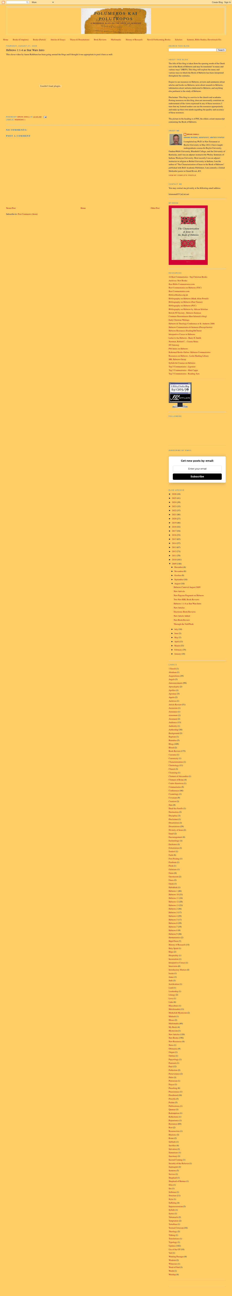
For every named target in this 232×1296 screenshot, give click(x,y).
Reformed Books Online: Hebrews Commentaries (189, 352)
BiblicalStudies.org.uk (178, 294)
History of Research (134, 39)
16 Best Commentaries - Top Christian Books (188, 276)
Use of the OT (174, 1249)
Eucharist (173, 844)
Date (171, 804)
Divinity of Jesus (176, 829)
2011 (174, 555)
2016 (174, 535)
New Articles (179, 607)
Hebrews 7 (173, 926)
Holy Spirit (173, 948)
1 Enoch (172, 668)
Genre (171, 873)
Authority (173, 725)
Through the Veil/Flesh (183, 624)
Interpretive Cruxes (177, 962)
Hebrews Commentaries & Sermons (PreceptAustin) (190, 327)
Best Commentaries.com (179, 291)
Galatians (173, 869)
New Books (173, 1037)
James (171, 977)
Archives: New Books (178, 280)
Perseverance (174, 1073)
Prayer (171, 1084)
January (177, 653)
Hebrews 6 (173, 923)
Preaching (173, 1088)
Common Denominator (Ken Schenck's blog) (188, 316)
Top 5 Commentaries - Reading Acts (184, 373)
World (171, 1270)
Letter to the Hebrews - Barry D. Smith (185, 337)
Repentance (174, 1120)
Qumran (172, 1109)
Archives (172, 700)
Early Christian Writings (179, 319)
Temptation (173, 1220)
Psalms (172, 1102)
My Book (173, 1027)
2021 (174, 514)
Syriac (171, 1213)
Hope (171, 951)
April (176, 641)
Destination (174, 812)
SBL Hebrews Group (177, 359)
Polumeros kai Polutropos (116, 16)
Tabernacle (173, 1217)
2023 (174, 506)
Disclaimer (173, 819)
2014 (174, 543)
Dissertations (174, 826)
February (178, 649)
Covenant (173, 797)
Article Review (175, 704)
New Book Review (182, 619)
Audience (173, 722)
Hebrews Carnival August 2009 (187, 587)
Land (171, 987)
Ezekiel (172, 851)
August (177, 583)
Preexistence (174, 1091)
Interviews (173, 966)
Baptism (172, 736)
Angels (172, 679)
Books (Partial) (39, 39)
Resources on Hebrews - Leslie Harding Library (189, 355)
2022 (174, 510)
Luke (171, 1002)
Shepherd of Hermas (177, 1181)
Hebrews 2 (173, 908)
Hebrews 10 (174, 894)
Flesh (171, 865)
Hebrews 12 (174, 901)
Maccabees (173, 1005)
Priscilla (172, 1098)
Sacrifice (172, 1145)
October (178, 575)
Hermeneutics (174, 937)
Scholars (178, 39)
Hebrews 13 (174, 905)
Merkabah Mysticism (178, 1012)
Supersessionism (176, 1206)
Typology (173, 1242)
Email (171, 833)
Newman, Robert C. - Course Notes (183, 341)
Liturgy (172, 994)
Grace (171, 880)
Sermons (172, 1170)
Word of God (174, 1267)
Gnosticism (173, 876)
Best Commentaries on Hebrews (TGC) (185, 287)
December (178, 567)
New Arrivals (179, 591)
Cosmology (174, 794)
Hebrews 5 (173, 919)
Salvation (173, 1149)
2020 (174, 518)
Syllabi (172, 1209)
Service (172, 1174)
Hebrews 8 (173, 930)
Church (172, 769)
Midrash (172, 1016)
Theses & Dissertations (79, 39)
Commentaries (175, 786)
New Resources (175, 1041)
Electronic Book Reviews (185, 611)
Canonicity (173, 758)
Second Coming (175, 1159)
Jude (171, 980)
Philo (171, 1077)
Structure (172, 1195)
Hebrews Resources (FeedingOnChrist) (185, 330)
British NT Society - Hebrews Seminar (185, 312)
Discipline (173, 815)
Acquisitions (174, 675)
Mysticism (173, 1030)
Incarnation (173, 959)
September (179, 579)
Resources (173, 1123)
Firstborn (172, 862)
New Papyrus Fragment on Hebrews (189, 595)
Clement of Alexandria (178, 776)
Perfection (173, 1070)
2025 (174, 498)
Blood (171, 747)
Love (171, 998)
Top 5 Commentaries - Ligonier (182, 366)
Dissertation (174, 822)
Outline (172, 1055)
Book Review (174, 751)
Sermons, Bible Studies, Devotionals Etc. (204, 39)
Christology (174, 765)
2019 (174, 522)
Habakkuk (173, 887)
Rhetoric (172, 1134)
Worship (172, 1274)
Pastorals (172, 1063)
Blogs (171, 743)
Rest (171, 1127)
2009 (174, 563)
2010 (174, 559)
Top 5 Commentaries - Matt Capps (183, 370)
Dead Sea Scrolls (176, 808)
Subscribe (197, 476)
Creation (172, 801)
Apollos (172, 690)
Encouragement (175, 837)
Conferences (174, 790)
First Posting (174, 858)
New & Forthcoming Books (158, 39)
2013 (174, 547)
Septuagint (173, 1166)
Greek (171, 883)
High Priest (173, 941)
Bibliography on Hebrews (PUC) (182, 305)
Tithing (172, 1235)
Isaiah (171, 973)
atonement (173, 715)
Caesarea (172, 754)
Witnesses (173, 1263)
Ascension (173, 708)
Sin (170, 1188)
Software (172, 1192)
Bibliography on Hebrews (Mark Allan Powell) (188, 298)
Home (5, 39)
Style (171, 1199)
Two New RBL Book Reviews (186, 599)
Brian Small (193, 134)
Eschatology (174, 840)
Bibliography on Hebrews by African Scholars (188, 309)
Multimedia (116, 39)
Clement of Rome (176, 779)
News (171, 1045)
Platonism (173, 1080)
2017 (174, 530)
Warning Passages (176, 1256)
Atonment (173, 718)
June (176, 633)
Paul (171, 1066)
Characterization (176, 761)
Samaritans (173, 1152)
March (177, 645)
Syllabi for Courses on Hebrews (182, 362)
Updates (172, 1245)
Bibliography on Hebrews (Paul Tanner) (185, 301)
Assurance (173, 711)
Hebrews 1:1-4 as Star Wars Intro (187, 603)
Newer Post (11, 208)
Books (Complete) (20, 39)
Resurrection (174, 1131)
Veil (170, 1252)
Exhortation (174, 847)
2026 (174, 494)
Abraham (172, 672)
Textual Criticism (176, 1227)
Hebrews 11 (174, 898)
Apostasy (173, 693)
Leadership (173, 991)
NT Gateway (174, 344)
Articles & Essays (58, 39)
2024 (174, 502)
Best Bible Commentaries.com (182, 284)
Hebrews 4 (173, 916)
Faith (171, 855)
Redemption (174, 1113)
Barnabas (173, 740)
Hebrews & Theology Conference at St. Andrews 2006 (192, 323)
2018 (174, 526)
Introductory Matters (177, 969)
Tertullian (173, 1224)
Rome (171, 1138)
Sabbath (172, 1141)
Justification (174, 984)
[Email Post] (45, 117)
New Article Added (182, 615)
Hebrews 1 (20, 120)
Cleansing (173, 772)
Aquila (172, 697)
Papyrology (174, 1059)
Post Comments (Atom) (28, 214)
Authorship (173, 729)
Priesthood (173, 1095)
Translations (174, 1238)
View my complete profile (182, 175)
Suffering (173, 1202)
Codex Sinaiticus (176, 783)
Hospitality (173, 955)
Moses (171, 1020)
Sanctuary (173, 1156)
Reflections (173, 1116)
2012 (174, 551)
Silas (171, 1184)
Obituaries (173, 1048)
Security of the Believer (179, 1163)
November (179, 571)
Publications (174, 1106)
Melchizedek (174, 1009)
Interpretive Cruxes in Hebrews (182, 334)
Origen (172, 1052)
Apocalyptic (174, 686)
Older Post (155, 208)
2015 (174, 539)
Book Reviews (100, 39)
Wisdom (172, 1260)
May (176, 637)
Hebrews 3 (173, 912)
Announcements (176, 682)
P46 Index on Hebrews (178, 348)
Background (174, 733)
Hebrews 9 (173, 933)
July (176, 629)
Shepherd (173, 1177)
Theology (173, 1231)
